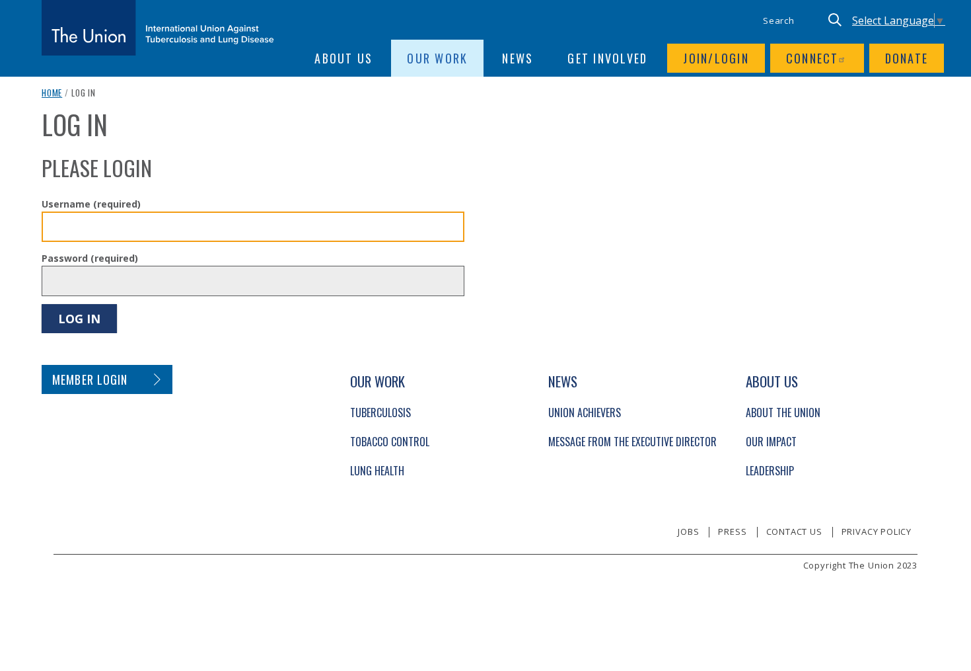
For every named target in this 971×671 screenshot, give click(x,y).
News (517, 58)
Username (91, 204)
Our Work (437, 58)
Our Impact (771, 442)
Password (90, 258)
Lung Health (377, 471)
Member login (90, 379)
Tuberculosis (380, 412)
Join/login (716, 58)
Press (732, 531)
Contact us (794, 531)
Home (52, 92)
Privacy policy (877, 531)
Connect (812, 58)
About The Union (783, 412)
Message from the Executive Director (632, 442)
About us (343, 58)
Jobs (688, 531)
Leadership (770, 471)
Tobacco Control (389, 442)
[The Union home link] (158, 28)
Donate (907, 58)
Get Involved (607, 58)
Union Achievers (584, 412)
